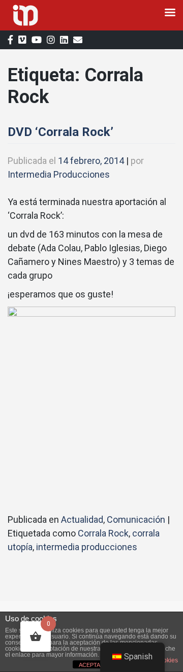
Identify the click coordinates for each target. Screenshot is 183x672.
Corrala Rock (103, 533)
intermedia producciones (86, 547)
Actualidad (82, 519)
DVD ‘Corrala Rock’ (60, 132)
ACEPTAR (91, 665)
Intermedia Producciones (59, 174)
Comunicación (136, 519)
